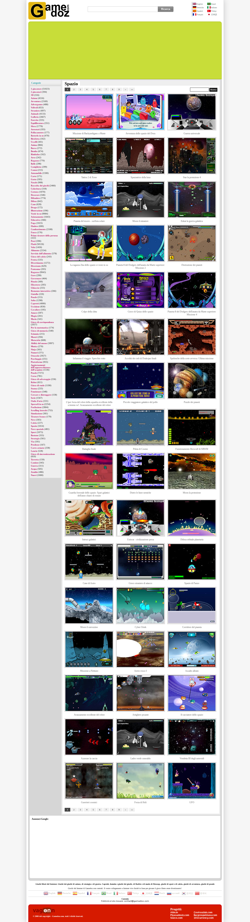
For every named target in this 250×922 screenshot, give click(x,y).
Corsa (34, 376)
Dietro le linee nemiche (140, 492)
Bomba (34, 151)
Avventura (36, 101)
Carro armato (37, 448)
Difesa (34, 201)
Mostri (34, 337)
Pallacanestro (37, 132)
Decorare (35, 195)
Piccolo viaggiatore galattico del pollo (140, 402)
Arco (33, 157)
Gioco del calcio (38, 256)
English (200, 4)
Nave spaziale (37, 429)
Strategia (35, 438)
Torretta (35, 459)
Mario (34, 319)
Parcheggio (36, 359)
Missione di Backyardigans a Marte (89, 133)
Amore (34, 313)
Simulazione (36, 413)
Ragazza (35, 272)
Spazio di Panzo (191, 583)
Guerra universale (192, 133)
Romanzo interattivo (41, 291)
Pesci (33, 241)
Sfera (33, 126)
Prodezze (35, 445)
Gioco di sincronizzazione (43, 454)
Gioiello (34, 294)
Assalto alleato (192, 670)
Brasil (213, 4)
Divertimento (37, 263)
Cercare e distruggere (41, 395)
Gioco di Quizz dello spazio (140, 311)
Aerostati (35, 129)
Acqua (34, 469)
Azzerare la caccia (89, 758)
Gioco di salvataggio (40, 379)
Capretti (35, 303)
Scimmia (35, 334)
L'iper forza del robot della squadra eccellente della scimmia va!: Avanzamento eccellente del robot (89, 403)
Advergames (37, 104)
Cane (33, 204)
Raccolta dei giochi (40, 185)
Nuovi (34, 475)
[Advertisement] (125, 50)
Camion (34, 462)
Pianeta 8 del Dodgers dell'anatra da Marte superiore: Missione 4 (192, 313)
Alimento (35, 250)
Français (200, 14)
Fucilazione (36, 407)
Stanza (34, 388)
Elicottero (35, 285)
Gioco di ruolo (38, 385)
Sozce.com (176, 918)
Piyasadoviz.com (179, 915)
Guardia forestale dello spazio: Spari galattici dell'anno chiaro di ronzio (89, 494)
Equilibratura (37, 123)
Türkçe (213, 11)
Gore (33, 275)
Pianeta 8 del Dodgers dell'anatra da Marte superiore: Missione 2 (140, 266)
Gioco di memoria (39, 331)
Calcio (34, 423)
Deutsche (200, 7)
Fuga (33, 223)
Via (32, 441)
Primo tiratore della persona (44, 235)
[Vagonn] (43, 911)
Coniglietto (36, 167)
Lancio (34, 451)
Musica (34, 346)
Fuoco (34, 232)
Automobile (36, 173)
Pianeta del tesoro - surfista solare (89, 221)
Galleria (35, 117)
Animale (35, 114)
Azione (34, 98)
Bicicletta (35, 139)
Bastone (34, 435)
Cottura (34, 192)
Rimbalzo (35, 154)
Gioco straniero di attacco (140, 583)
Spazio (34, 426)
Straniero (35, 110)
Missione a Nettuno (89, 670)
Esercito (34, 120)
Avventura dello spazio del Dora (140, 133)
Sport (33, 432)
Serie (33, 398)
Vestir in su (36, 213)
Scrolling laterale (39, 410)
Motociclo (35, 340)
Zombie (34, 472)
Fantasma (35, 269)
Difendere (35, 198)
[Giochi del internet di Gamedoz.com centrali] (48, 18)
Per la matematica (39, 327)
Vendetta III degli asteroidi (192, 758)
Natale (34, 182)
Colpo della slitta (89, 311)
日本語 (214, 14)
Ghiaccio (35, 288)
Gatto (34, 179)
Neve (33, 420)
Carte (33, 176)
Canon (34, 170)
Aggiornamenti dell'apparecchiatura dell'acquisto (40, 367)
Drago (34, 207)
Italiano (214, 7)
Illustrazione (37, 210)
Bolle (33, 164)
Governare (36, 278)
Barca (34, 148)
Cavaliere (35, 310)
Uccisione (35, 306)
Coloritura (36, 189)
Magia (34, 316)
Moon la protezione (192, 492)
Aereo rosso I (140, 670)
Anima (34, 145)
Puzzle (34, 297)
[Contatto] (136, 901)
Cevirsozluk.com (203, 912)
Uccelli (34, 142)
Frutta (34, 260)
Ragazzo (35, 160)
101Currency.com (204, 918)
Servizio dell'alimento (41, 253)
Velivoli (34, 107)
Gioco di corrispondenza (42, 322)
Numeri (34, 352)
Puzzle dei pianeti (192, 402)
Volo (33, 247)
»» (132, 89)
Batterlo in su (37, 135)
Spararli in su (37, 404)
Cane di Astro (89, 583)
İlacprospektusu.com (205, 915)
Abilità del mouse (39, 343)
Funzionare (36, 391)
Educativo (35, 220)
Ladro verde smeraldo (140, 758)
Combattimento (38, 229)
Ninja (33, 349)
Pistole (34, 281)
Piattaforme (36, 362)
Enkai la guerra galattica (192, 221)
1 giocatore (36, 89)
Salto (33, 300)
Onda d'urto (37, 401)
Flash (33, 244)
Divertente (36, 266)
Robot (34, 382)
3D (32, 95)
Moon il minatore (140, 221)
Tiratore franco (38, 416)
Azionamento (37, 217)
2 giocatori (36, 92)
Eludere (34, 226)
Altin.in (174, 912)
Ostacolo (35, 356)
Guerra (34, 466)
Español (200, 11)
